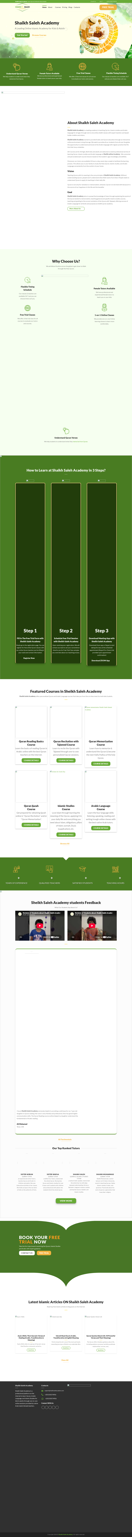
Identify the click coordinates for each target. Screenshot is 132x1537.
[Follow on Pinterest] (68, 1)
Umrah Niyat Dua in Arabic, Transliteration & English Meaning (66, 1337)
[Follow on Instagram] (61, 1)
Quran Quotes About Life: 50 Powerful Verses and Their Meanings (100, 1337)
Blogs (70, 7)
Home (44, 7)
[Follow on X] (63, 1)
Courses (58, 7)
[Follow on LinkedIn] (70, 1)
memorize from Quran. (80, 441)
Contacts (77, 7)
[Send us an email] (65, 1)
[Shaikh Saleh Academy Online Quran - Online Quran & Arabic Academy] (27, 7)
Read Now (31, 1350)
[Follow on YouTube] (72, 1)
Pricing (64, 7)
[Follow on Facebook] (59, 1)
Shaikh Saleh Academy (66, 1534)
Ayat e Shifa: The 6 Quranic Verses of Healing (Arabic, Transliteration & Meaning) (31, 1338)
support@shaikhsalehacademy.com (54, 1390)
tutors (83, 79)
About (50, 7)
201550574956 (51, 1394)
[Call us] (67, 1)
